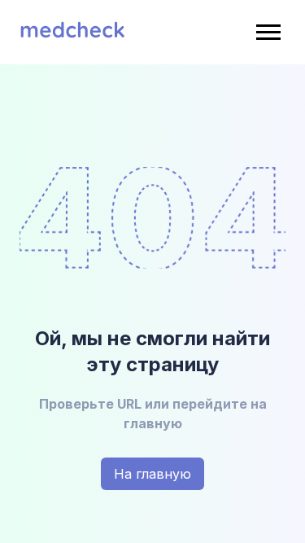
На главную (152, 474)
